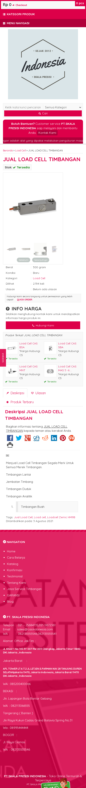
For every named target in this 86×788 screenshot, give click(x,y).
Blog (10, 601)
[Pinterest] (63, 439)
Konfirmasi (14, 570)
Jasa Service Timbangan (24, 589)
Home (11, 551)
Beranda (8, 150)
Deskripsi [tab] (16, 393)
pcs (80, 3)
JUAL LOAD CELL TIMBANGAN (41, 159)
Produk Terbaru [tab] (21, 402)
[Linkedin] (54, 439)
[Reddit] (45, 439)
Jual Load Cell (23, 517)
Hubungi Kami (44, 325)
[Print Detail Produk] (10, 446)
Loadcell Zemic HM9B (61, 517)
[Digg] (36, 439)
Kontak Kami (47, 133)
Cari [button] (44, 113)
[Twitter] (19, 439)
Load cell (40, 517)
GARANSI (13, 595)
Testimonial (15, 576)
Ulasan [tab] (40, 393)
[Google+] (28, 439)
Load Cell (20, 150)
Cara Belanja (16, 557)
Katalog (12, 564)
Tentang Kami (16, 583)
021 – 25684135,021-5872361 (36, 625)
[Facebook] (10, 439)
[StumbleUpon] (72, 439)
